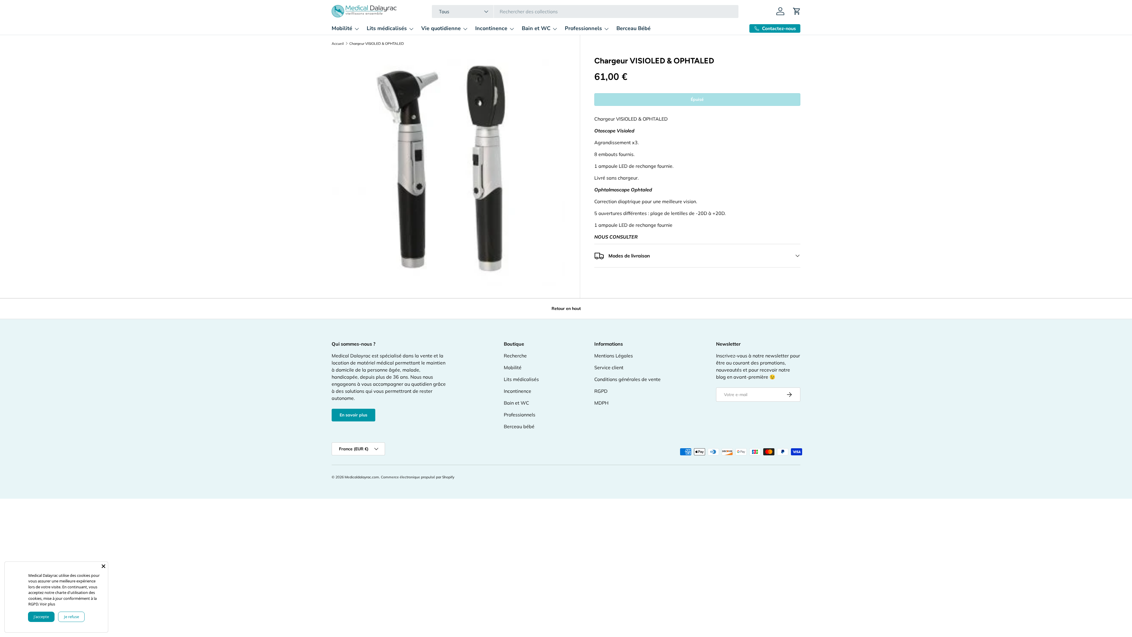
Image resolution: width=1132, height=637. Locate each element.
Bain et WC (536, 28)
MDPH (601, 403)
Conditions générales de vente (627, 379)
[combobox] (585, 11)
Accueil (338, 43)
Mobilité (342, 28)
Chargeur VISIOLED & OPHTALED (376, 43)
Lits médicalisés (387, 28)
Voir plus (49, 604)
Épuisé (697, 99)
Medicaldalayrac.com (362, 477)
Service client (608, 367)
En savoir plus (353, 415)
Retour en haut (566, 308)
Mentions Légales (613, 356)
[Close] (103, 566)
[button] (796, 11)
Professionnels (583, 28)
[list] (448, 169)
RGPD (601, 391)
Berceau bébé (519, 426)
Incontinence (491, 28)
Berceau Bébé (633, 28)
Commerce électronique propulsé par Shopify (417, 477)
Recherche (515, 356)
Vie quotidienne (441, 28)
